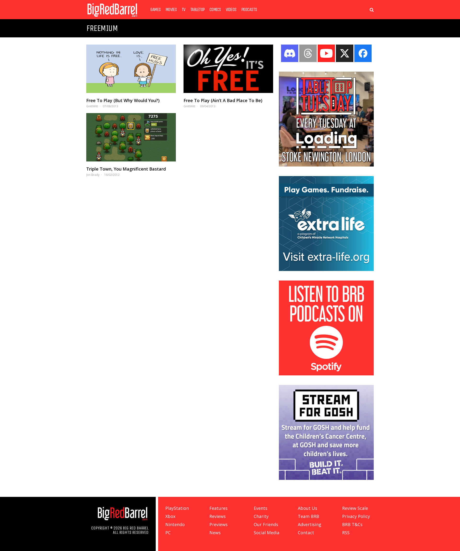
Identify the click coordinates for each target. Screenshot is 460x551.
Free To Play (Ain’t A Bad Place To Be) (223, 100)
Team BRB (308, 516)
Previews (218, 524)
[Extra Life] (326, 269)
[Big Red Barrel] (112, 18)
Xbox (170, 516)
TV (183, 9)
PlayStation (177, 508)
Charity (261, 516)
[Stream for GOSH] (326, 478)
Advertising (309, 524)
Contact (306, 532)
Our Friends (266, 524)
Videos (231, 9)
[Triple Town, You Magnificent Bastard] (131, 137)
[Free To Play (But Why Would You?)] (131, 69)
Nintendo (175, 524)
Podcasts (249, 9)
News (215, 532)
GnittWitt (92, 106)
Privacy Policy (356, 516)
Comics (215, 9)
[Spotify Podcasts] (326, 374)
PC (168, 532)
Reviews (217, 516)
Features (218, 508)
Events (260, 508)
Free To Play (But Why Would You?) (123, 100)
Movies (171, 9)
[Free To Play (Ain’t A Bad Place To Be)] (228, 69)
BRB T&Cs (352, 524)
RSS (346, 532)
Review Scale (355, 508)
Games (155, 9)
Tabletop (197, 9)
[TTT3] (326, 165)
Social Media (266, 532)
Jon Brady (92, 175)
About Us (307, 508)
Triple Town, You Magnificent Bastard (126, 169)
